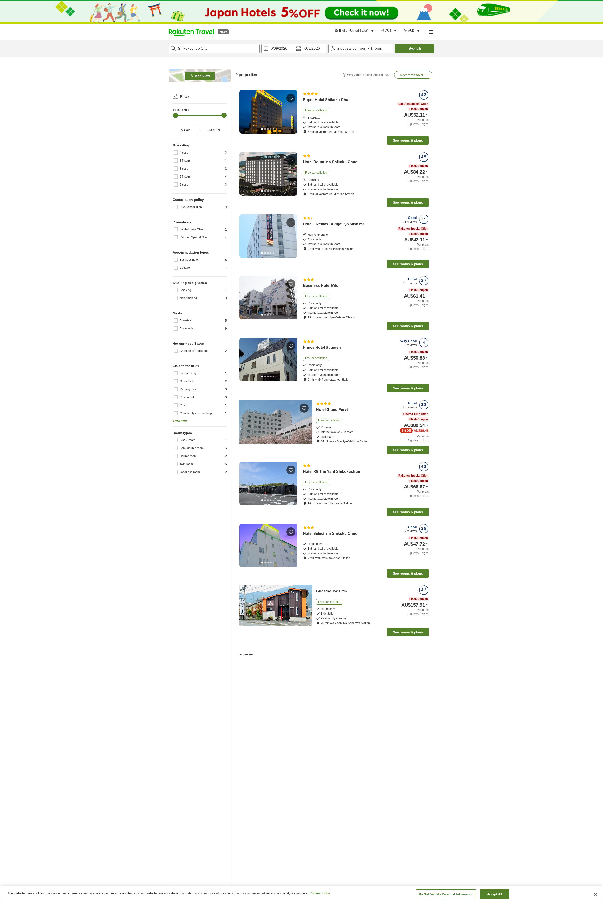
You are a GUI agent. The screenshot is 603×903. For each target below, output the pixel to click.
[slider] (175, 115)
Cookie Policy (320, 893)
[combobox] (214, 48)
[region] (301, 894)
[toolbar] (293, 48)
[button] (191, 31)
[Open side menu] (430, 32)
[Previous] (244, 111)
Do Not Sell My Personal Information (446, 894)
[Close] (595, 894)
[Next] (292, 111)
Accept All (494, 894)
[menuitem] (354, 31)
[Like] (290, 98)
